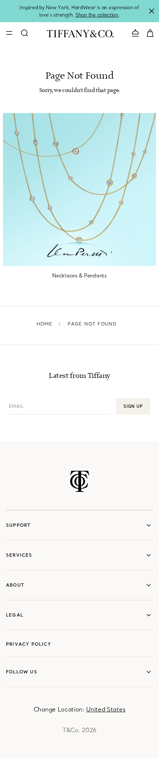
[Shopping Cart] (150, 32)
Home (45, 324)
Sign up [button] (133, 406)
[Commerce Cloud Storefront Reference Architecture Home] (79, 481)
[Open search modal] (24, 32)
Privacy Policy (28, 644)
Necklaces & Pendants (79, 275)
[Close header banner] (151, 11)
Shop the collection (96, 15)
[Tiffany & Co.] (80, 33)
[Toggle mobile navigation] (9, 32)
